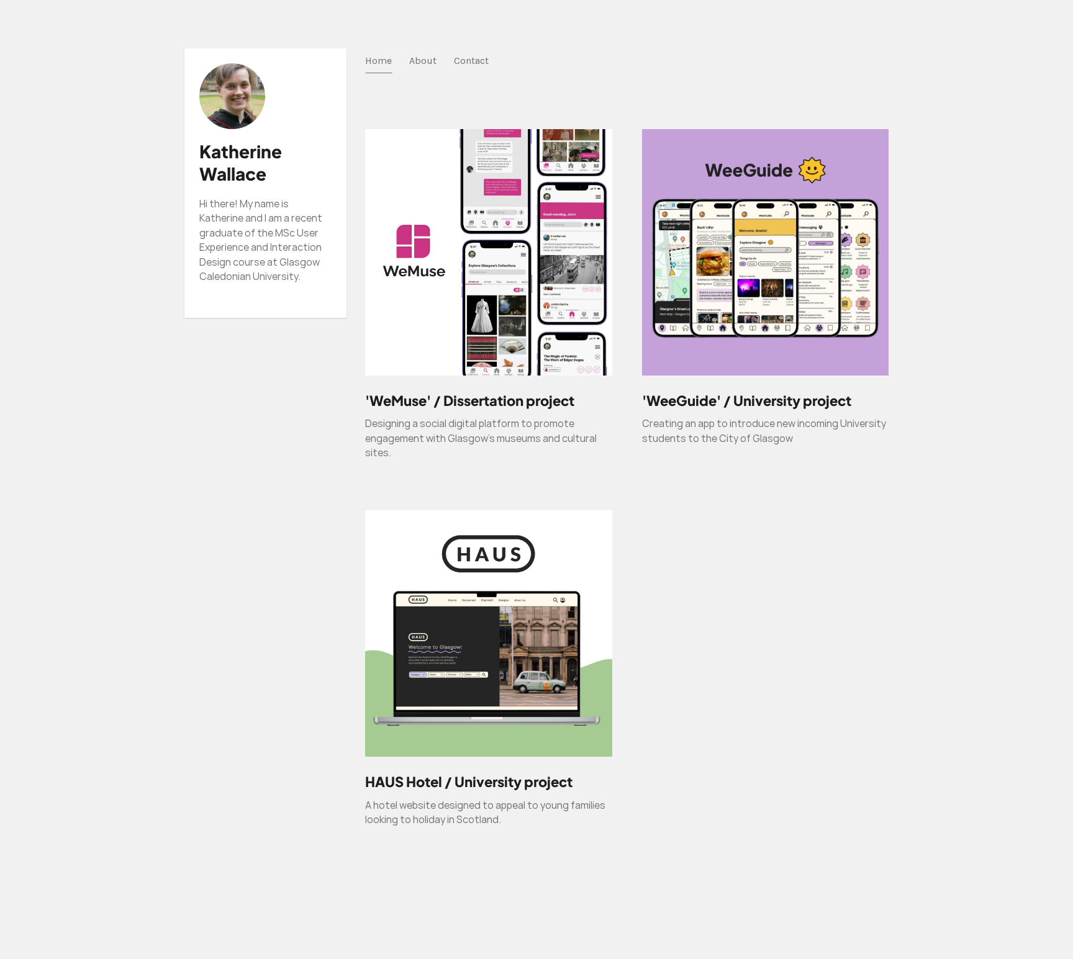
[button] (488, 425)
